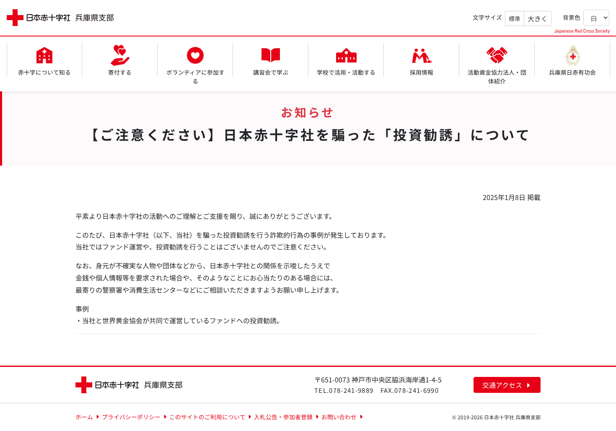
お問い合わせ (339, 417)
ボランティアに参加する (195, 76)
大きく (538, 18)
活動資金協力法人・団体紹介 (497, 76)
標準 (514, 18)
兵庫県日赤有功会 (572, 72)
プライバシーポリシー (131, 417)
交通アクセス (503, 385)
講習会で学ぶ (270, 72)
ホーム (84, 417)
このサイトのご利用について (207, 417)
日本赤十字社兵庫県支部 (128, 384)
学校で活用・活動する (346, 72)
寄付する (120, 72)
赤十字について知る (44, 72)
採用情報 (421, 72)
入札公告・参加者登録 (283, 417)
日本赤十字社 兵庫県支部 (60, 18)
